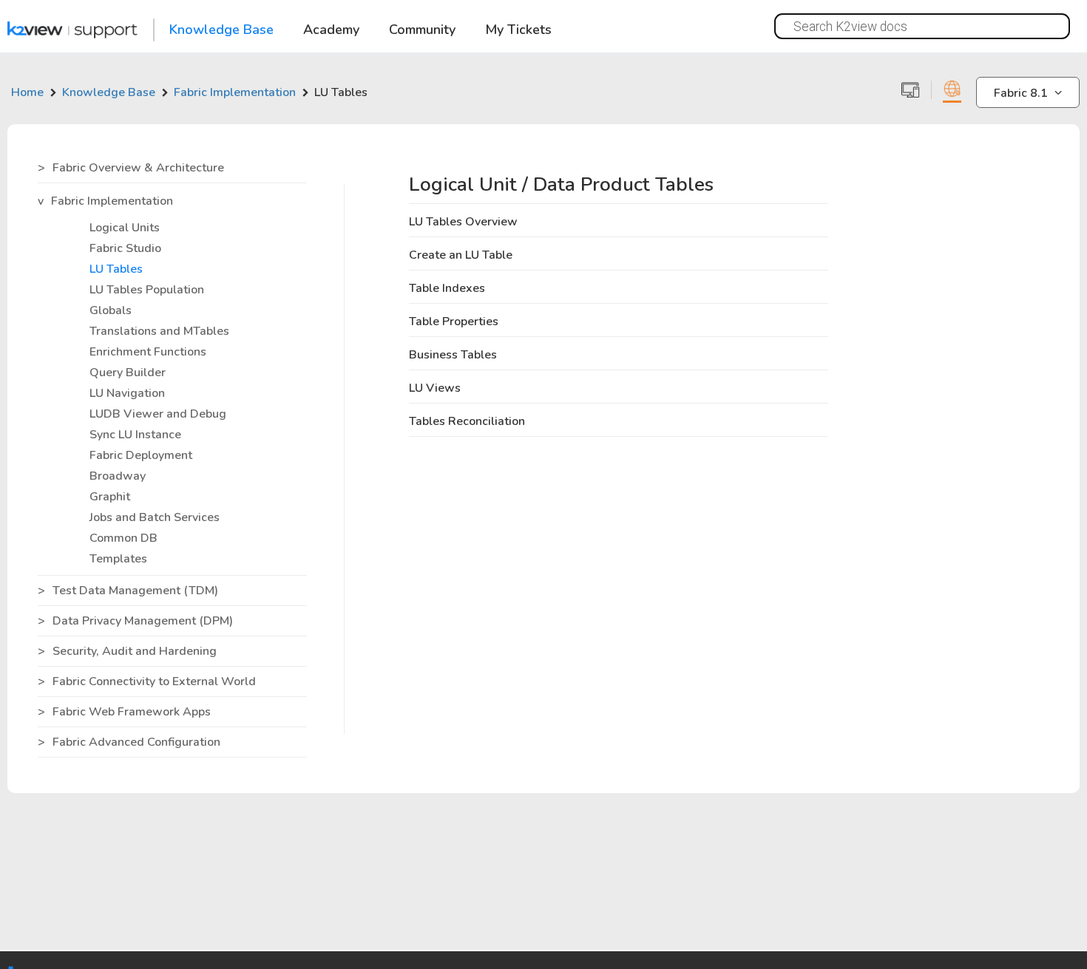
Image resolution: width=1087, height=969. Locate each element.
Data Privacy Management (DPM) (143, 621)
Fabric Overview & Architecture (138, 168)
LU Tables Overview (463, 222)
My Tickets (518, 30)
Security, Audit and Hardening (135, 651)
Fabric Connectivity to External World (154, 681)
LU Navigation (127, 393)
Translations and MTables (159, 331)
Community (422, 30)
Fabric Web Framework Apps (132, 712)
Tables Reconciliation (467, 421)
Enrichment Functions (147, 352)
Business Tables (453, 355)
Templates (118, 559)
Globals (110, 310)
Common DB (123, 538)
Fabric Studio (125, 248)
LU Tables (116, 269)
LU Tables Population (146, 290)
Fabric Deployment (140, 455)
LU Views (435, 388)
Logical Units (124, 228)
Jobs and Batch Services (154, 517)
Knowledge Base (221, 30)
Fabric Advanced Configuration (136, 742)
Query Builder (127, 372)
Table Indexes (447, 288)
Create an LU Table (460, 255)
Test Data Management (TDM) (135, 590)
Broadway (117, 476)
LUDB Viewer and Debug (157, 414)
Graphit (109, 497)
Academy (331, 30)
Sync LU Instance (135, 434)
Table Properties (453, 321)
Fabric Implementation (112, 201)
